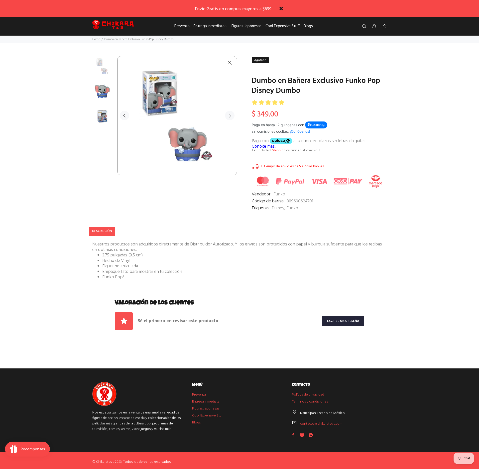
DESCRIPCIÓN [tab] (102, 231)
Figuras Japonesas (205, 408)
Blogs (196, 422)
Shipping (278, 150)
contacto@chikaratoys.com (321, 424)
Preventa (199, 395)
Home (96, 39)
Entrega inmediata (206, 402)
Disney (278, 208)
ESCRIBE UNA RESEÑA (343, 321)
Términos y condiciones (310, 402)
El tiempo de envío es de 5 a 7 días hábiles (292, 166)
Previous (124, 115)
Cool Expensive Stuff (208, 415)
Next (230, 115)
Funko (279, 194)
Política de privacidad (308, 395)
